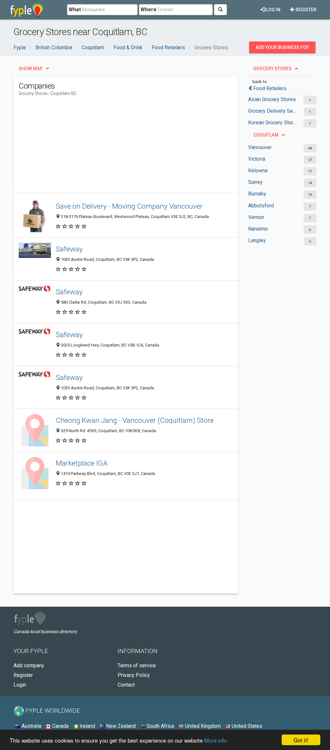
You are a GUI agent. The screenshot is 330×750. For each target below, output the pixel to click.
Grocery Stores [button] (272, 68)
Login (20, 685)
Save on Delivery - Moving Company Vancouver (129, 206)
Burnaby (257, 194)
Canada (60, 726)
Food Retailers (269, 88)
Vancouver (260, 147)
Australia (30, 726)
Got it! (301, 740)
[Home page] (26, 10)
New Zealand (120, 726)
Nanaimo (258, 229)
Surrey (255, 182)
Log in (272, 9)
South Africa (159, 726)
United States (246, 726)
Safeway (69, 249)
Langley (257, 240)
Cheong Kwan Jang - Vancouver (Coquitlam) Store (135, 420)
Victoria (256, 159)
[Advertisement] (136, 147)
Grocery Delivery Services (272, 111)
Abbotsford (261, 206)
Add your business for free (282, 49)
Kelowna (257, 170)
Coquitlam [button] (265, 135)
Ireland (86, 726)
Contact (126, 685)
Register (305, 9)
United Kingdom (202, 726)
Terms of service (137, 665)
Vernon (256, 217)
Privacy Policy (134, 675)
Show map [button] (31, 68)
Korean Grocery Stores (272, 122)
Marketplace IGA (82, 463)
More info (215, 740)
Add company (29, 665)
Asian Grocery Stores (272, 99)
